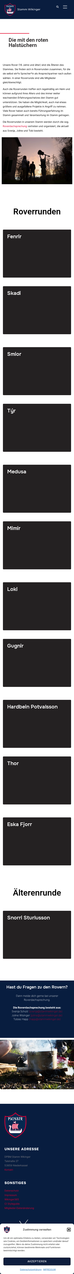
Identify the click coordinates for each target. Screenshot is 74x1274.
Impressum (10, 1195)
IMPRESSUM (49, 1269)
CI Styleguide (12, 1203)
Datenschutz (11, 1190)
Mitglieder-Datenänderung (19, 1208)
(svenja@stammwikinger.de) (45, 1011)
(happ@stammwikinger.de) (45, 1019)
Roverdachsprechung (15, 126)
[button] (69, 1229)
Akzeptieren (37, 1261)
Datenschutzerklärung (30, 1269)
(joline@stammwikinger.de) (46, 1015)
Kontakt (8, 1169)
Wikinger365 (11, 1199)
